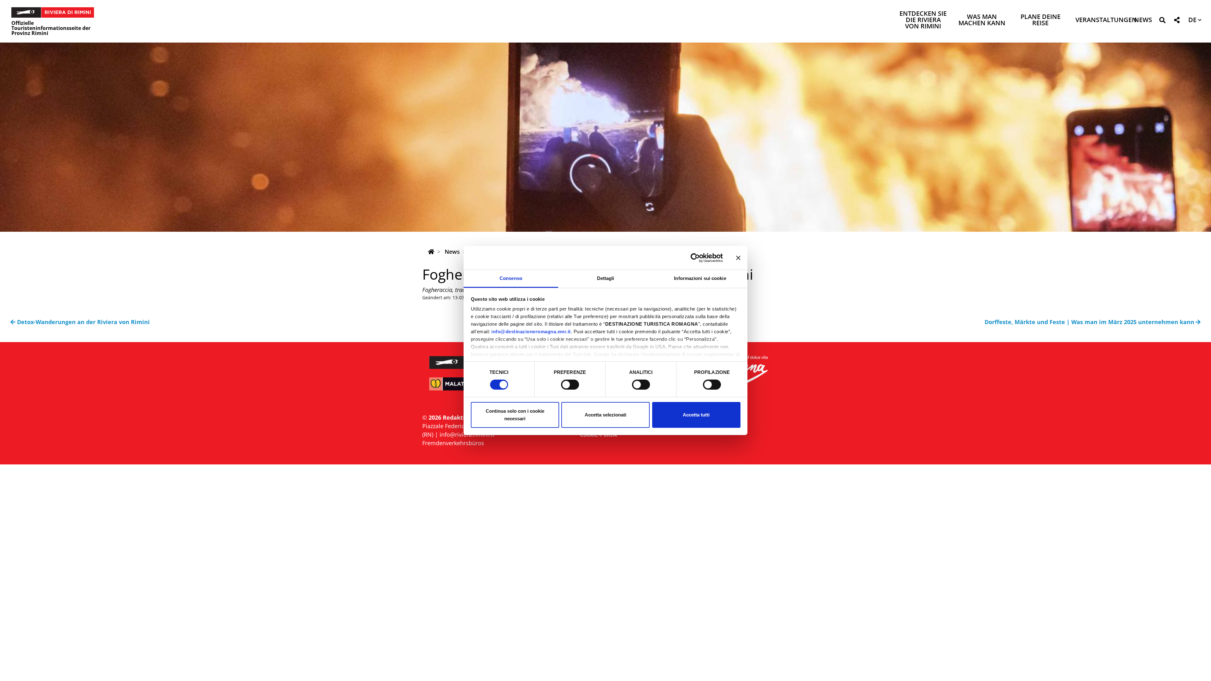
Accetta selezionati (605, 414)
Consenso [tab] (511, 278)
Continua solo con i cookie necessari (515, 414)
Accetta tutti (696, 414)
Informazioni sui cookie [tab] (700, 278)
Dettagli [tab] (605, 278)
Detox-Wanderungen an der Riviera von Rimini (83, 322)
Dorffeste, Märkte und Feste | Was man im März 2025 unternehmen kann (1089, 322)
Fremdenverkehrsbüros (453, 443)
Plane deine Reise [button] (1041, 20)
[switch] (570, 385)
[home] (431, 251)
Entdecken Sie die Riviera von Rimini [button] (923, 20)
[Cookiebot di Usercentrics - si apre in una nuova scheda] (695, 257)
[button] (1162, 21)
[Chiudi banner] (738, 257)
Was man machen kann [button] (981, 20)
